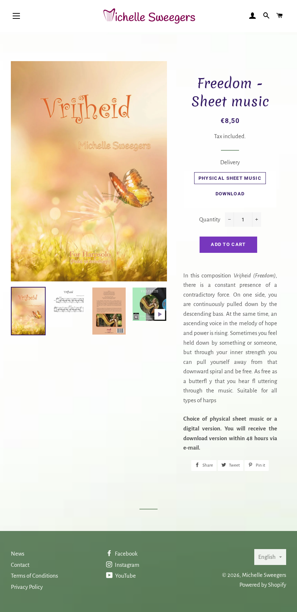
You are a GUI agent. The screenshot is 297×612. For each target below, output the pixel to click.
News (17, 554)
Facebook (126, 554)
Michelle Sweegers (264, 575)
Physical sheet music (230, 178)
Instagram (126, 565)
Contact (20, 565)
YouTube (125, 576)
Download (230, 193)
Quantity (209, 219)
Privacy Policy (27, 587)
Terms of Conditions (34, 576)
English (267, 557)
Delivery (230, 162)
